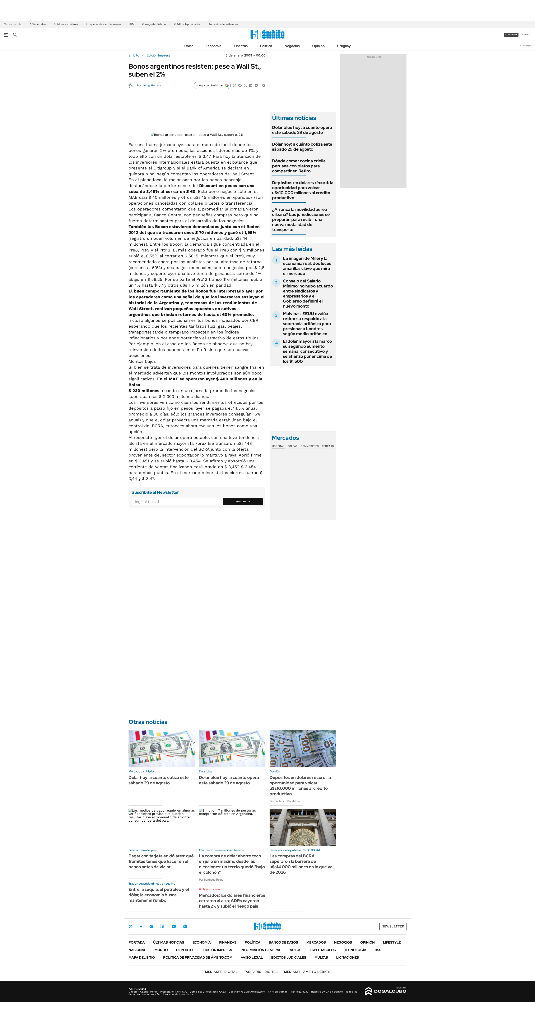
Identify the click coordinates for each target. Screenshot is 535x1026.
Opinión (318, 46)
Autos (295, 950)
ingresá (525, 34)
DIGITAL (221, 972)
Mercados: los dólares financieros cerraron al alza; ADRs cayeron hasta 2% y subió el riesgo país (232, 901)
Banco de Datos (283, 942)
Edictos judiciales (288, 957)
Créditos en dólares (66, 24)
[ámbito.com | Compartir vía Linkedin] (250, 85)
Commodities (310, 446)
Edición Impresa (217, 950)
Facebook (141, 926)
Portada (137, 942)
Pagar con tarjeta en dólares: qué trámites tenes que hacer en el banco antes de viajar (161, 861)
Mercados (316, 942)
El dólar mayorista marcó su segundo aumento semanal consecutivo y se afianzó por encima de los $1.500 (307, 351)
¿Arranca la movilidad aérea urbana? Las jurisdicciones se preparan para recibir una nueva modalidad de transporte (301, 219)
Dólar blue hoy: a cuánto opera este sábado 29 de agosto (302, 130)
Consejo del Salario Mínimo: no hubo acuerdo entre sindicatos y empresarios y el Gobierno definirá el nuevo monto (308, 293)
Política (266, 46)
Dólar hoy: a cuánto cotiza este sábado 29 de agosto (302, 146)
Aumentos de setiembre (223, 24)
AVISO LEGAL (252, 957)
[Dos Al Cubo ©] (385, 991)
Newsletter (525, 46)
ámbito (134, 55)
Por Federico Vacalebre (285, 801)
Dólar (188, 46)
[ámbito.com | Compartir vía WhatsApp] (234, 85)
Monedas (278, 446)
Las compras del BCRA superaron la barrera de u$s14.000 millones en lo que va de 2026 (301, 864)
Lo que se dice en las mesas (103, 24)
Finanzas (241, 46)
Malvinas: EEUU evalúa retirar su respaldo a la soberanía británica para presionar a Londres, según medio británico (307, 323)
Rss (378, 950)
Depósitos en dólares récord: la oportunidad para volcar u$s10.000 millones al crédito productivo (302, 190)
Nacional (137, 950)
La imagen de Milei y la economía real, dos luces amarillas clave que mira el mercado (307, 266)
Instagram (151, 926)
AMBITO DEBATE (307, 972)
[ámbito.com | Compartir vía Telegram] (256, 85)
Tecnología (355, 950)
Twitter (131, 926)
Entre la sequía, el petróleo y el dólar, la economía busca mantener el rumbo (159, 895)
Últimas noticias (168, 942)
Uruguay (344, 46)
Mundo (161, 950)
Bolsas (293, 446)
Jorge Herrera (151, 85)
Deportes (185, 950)
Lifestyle (392, 942)
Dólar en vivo (38, 24)
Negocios (292, 46)
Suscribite (243, 501)
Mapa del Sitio (142, 957)
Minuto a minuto (213, 889)
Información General (261, 950)
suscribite (511, 34)
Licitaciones (347, 957)
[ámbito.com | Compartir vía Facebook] (240, 85)
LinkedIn (162, 926)
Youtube (174, 926)
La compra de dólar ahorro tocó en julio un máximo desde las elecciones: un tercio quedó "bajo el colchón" (232, 864)
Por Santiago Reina (211, 879)
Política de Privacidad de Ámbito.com (197, 957)
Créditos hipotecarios (187, 24)
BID (131, 24)
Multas (321, 957)
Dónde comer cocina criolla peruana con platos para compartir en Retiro (299, 166)
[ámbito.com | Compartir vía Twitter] (245, 85)
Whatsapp (185, 926)
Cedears (328, 446)
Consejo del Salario (154, 24)
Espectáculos (323, 950)
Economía (213, 46)
